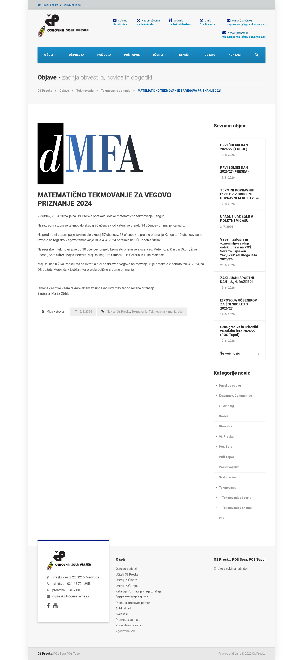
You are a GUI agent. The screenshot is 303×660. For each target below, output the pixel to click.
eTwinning (226, 406)
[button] (256, 55)
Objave (209, 54)
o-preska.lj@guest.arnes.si (71, 596)
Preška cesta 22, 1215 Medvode (75, 577)
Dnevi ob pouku (230, 385)
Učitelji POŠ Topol (127, 586)
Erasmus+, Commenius (235, 395)
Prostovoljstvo (229, 467)
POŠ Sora (104, 54)
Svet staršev (227, 477)
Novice (111, 311)
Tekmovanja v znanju (162, 311)
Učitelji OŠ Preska (127, 574)
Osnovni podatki (126, 568)
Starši (184, 54)
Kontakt (235, 54)
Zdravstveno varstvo (129, 625)
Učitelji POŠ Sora (126, 580)
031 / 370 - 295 (78, 584)
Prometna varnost (128, 619)
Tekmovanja (140, 311)
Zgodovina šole (126, 631)
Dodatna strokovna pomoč (133, 602)
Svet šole (122, 614)
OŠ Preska (76, 54)
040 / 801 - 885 (79, 590)
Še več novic (230, 353)
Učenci (158, 54)
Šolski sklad (123, 608)
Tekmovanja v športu (236, 497)
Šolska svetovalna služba (132, 597)
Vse (180, 311)
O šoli (48, 54)
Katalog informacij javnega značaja (138, 591)
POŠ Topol (132, 54)
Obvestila (225, 426)
